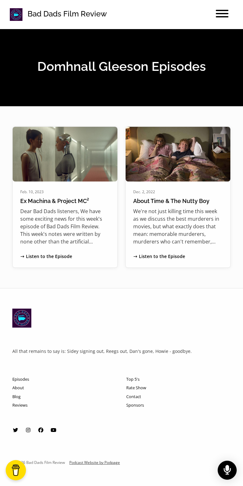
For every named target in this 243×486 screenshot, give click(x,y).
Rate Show (136, 388)
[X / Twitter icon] (15, 430)
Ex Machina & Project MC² (54, 201)
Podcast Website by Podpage (94, 462)
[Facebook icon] (41, 430)
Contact (133, 396)
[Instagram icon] (28, 430)
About (18, 388)
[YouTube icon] (53, 430)
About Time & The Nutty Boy (171, 201)
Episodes (20, 379)
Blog (16, 396)
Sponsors (135, 405)
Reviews (20, 405)
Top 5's (133, 379)
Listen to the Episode (49, 256)
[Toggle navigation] (222, 14)
